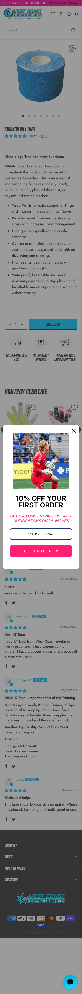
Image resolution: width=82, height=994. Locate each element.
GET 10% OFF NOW (41, 551)
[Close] (73, 430)
